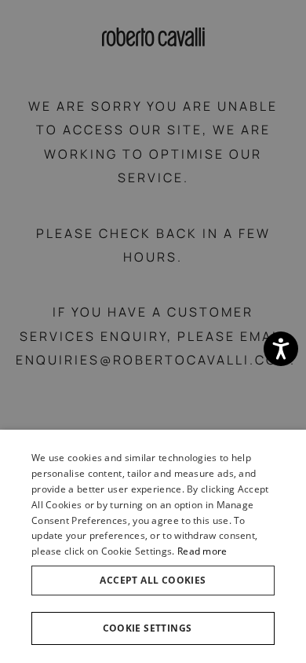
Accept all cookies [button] (153, 580)
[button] (153, 628)
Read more (202, 551)
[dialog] (153, 546)
